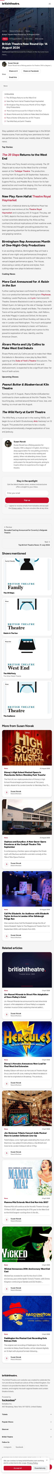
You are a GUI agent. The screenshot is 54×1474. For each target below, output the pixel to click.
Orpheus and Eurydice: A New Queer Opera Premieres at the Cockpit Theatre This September (25, 844)
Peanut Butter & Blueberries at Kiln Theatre (22, 118)
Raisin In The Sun (11, 633)
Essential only (40, 1468)
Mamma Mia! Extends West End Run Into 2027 (26, 1202)
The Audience (9, 716)
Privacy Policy (32, 1463)
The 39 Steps (10, 155)
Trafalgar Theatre (22, 171)
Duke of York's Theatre (26, 361)
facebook (19, 1447)
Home (4, 31)
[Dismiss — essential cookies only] (47, 1460)
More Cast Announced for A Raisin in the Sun (23, 111)
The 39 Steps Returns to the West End (20, 98)
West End (8, 641)
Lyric (33, 298)
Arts (35, 421)
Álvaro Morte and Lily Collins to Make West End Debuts (27, 114)
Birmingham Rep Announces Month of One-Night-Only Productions (25, 106)
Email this (13, 77)
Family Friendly (10, 561)
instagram (7, 1447)
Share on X (13, 71)
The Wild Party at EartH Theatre (18, 121)
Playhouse (46, 294)
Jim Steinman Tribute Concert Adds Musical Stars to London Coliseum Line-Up (25, 1134)
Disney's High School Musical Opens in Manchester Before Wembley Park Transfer (25, 773)
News (27, 31)
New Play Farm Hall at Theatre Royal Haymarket (24, 101)
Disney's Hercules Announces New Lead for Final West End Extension (25, 1065)
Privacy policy (17, 508)
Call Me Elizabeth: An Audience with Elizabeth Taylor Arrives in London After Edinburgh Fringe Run (26, 916)
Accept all (18, 1468)
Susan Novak (20, 441)
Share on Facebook (31, 71)
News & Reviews (16, 31)
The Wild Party (10, 673)
